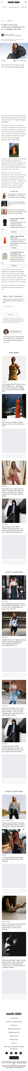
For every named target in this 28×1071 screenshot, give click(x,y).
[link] (5, 222)
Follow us (17, 60)
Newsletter (24, 60)
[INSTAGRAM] (21, 331)
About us (14, 1043)
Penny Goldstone (10, 34)
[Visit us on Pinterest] (21, 1053)
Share (5, 60)
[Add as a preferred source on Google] (14, 1057)
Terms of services (17, 318)
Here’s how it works (12, 40)
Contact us (14, 1025)
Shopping (10, 20)
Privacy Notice (19, 319)
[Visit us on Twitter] (6, 1053)
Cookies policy (14, 1039)
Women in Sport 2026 (14, 7)
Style (3, 20)
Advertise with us (14, 1032)
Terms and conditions (14, 1028)
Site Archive (14, 1018)
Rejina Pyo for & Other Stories (16, 67)
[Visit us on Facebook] (16, 1053)
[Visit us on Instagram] (11, 1053)
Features (18, 35)
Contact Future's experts (14, 1021)
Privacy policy (14, 1036)
